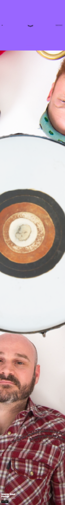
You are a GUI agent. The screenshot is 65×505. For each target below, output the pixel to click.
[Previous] (59, 502)
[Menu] (2, 25)
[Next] (61, 502)
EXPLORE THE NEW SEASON (8, 501)
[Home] (30, 25)
